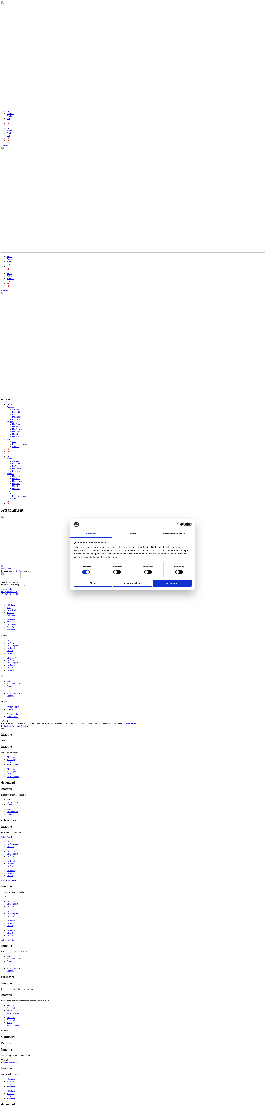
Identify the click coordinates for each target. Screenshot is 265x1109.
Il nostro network (19, 444)
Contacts (10, 804)
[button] (5, 400)
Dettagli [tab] (132, 533)
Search (4, 740)
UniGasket (17, 424)
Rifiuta (93, 583)
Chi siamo (16, 409)
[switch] (117, 572)
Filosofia (16, 412)
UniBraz (16, 427)
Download (16, 417)
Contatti (15, 446)
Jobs (8, 118)
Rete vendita (17, 419)
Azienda (10, 113)
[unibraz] (14, 561)
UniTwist (16, 432)
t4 (2, 566)
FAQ (14, 414)
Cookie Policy (13, 709)
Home (9, 111)
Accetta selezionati (132, 583)
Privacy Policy (13, 707)
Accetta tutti (172, 583)
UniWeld (16, 436)
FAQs (9, 762)
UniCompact (17, 429)
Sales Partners (13, 764)
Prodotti (10, 116)
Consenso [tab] (91, 533)
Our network (12, 802)
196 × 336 (19, 571)
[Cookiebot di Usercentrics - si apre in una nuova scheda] (179, 524)
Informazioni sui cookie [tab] (173, 533)
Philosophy (11, 759)
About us (11, 757)
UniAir (15, 434)
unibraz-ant (6, 568)
